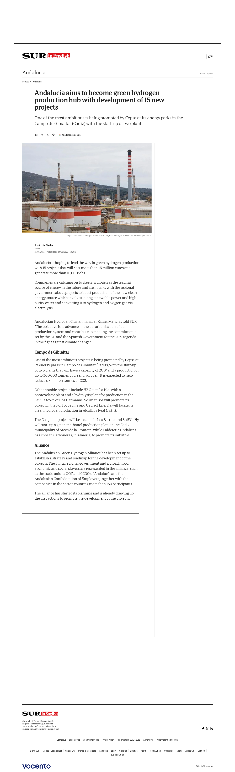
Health (143, 751)
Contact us (61, 740)
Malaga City (70, 751)
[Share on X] (48, 135)
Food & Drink (155, 751)
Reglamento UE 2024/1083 (128, 740)
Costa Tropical (206, 73)
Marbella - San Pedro (87, 751)
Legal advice (74, 740)
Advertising (148, 740)
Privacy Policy (108, 740)
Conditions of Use (91, 740)
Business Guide (117, 754)
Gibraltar (123, 751)
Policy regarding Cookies (167, 740)
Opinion (201, 751)
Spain (113, 751)
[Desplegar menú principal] (210, 56)
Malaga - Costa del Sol (52, 751)
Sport (179, 751)
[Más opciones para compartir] (53, 135)
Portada (25, 81)
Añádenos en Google (71, 135)
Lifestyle (133, 751)
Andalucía (33, 72)
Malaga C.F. (190, 751)
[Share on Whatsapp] (37, 135)
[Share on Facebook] (42, 135)
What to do (169, 751)
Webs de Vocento (203, 766)
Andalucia (37, 81)
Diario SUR (35, 751)
